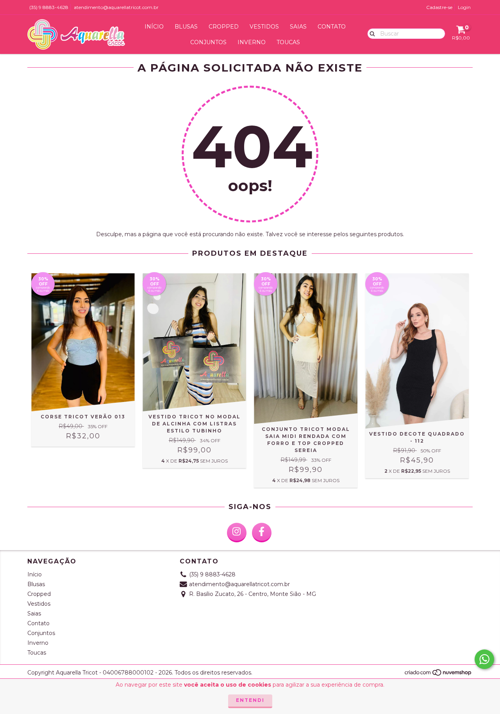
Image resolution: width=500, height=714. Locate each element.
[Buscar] (370, 33)
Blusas (186, 26)
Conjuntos (208, 42)
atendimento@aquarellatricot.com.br (116, 7)
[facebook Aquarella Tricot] (261, 532)
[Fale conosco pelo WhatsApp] (484, 659)
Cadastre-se (439, 7)
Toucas (288, 42)
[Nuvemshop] (438, 675)
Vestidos (264, 26)
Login (464, 7)
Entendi (250, 700)
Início (154, 26)
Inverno (252, 42)
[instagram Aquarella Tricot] (236, 532)
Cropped (224, 26)
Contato (332, 26)
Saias (298, 26)
